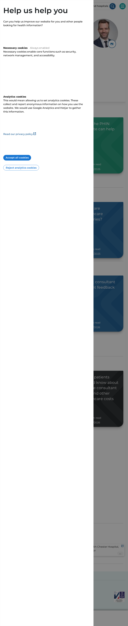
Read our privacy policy (18, 134)
